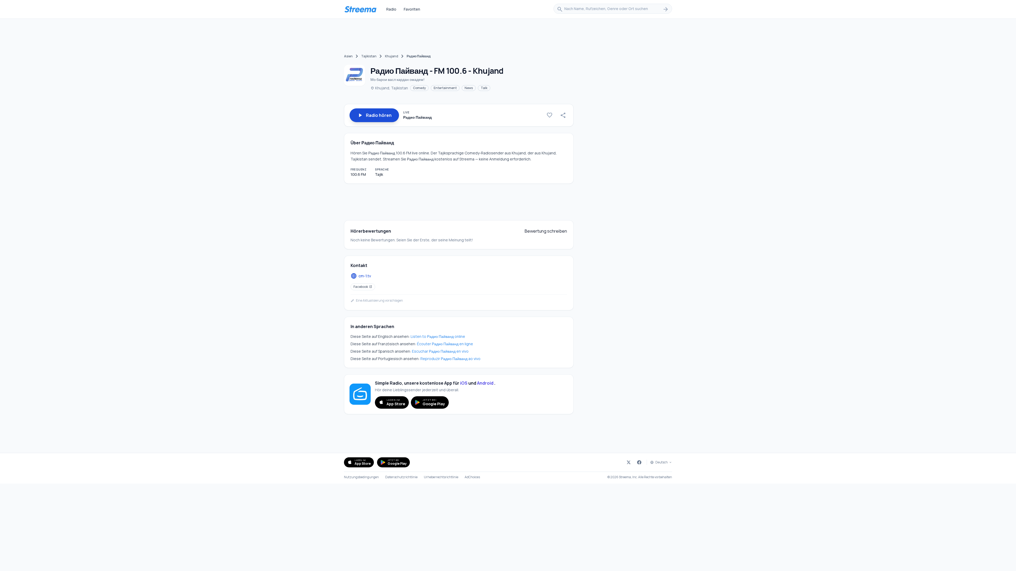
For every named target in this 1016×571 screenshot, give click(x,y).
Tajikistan (369, 56)
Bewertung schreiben (546, 231)
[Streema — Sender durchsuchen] (360, 9)
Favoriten (412, 9)
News (469, 88)
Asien (348, 56)
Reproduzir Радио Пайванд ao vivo (450, 358)
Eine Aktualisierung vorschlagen (377, 300)
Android (485, 383)
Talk (484, 88)
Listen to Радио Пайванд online (438, 336)
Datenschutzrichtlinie (401, 477)
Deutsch (661, 462)
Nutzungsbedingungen (361, 477)
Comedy (419, 88)
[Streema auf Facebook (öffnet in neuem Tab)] (639, 462)
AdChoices (472, 477)
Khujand (391, 56)
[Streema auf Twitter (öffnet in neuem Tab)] (628, 462)
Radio (391, 9)
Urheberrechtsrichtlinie (441, 477)
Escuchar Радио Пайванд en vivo (440, 351)
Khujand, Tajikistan (389, 87)
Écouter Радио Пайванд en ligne (445, 343)
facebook (362, 286)
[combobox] (613, 9)
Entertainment (445, 88)
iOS (464, 383)
